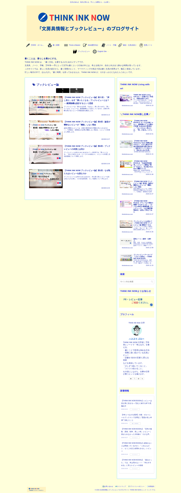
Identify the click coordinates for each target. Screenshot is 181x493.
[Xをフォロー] (134, 378)
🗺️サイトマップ (120, 486)
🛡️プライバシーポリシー (136, 486)
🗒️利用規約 (150, 486)
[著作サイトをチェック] (131, 378)
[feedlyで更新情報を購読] (138, 378)
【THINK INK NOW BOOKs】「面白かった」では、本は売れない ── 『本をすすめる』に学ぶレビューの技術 (136, 462)
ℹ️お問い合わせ (107, 486)
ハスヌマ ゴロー (136, 339)
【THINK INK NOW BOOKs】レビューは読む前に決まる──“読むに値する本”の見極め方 (136, 403)
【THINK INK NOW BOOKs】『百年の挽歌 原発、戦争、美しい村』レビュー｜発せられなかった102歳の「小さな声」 (136, 431)
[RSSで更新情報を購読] (142, 378)
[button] (76, 90)
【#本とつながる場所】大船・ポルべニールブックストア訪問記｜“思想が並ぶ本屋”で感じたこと (136, 417)
